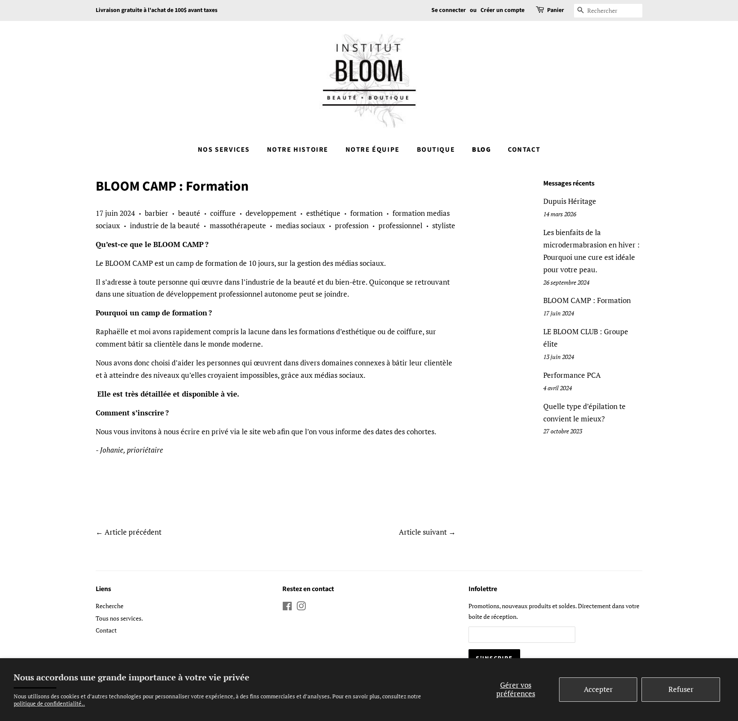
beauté (189, 213)
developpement (271, 213)
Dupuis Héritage (569, 201)
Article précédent (133, 532)
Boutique (436, 149)
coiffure (223, 213)
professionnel (400, 225)
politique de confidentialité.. (49, 703)
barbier (156, 213)
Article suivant (423, 532)
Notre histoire (297, 149)
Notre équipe (373, 149)
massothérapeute (238, 225)
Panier (555, 10)
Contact (524, 149)
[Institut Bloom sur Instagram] (301, 607)
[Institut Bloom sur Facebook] (287, 607)
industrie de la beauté (165, 225)
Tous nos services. (119, 618)
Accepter (598, 689)
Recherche (109, 606)
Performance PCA (572, 375)
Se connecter (448, 10)
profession (352, 225)
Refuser (681, 689)
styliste (443, 225)
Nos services (224, 149)
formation (366, 213)
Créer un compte (502, 10)
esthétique (323, 213)
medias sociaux (300, 225)
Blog (481, 149)
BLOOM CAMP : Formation (587, 300)
